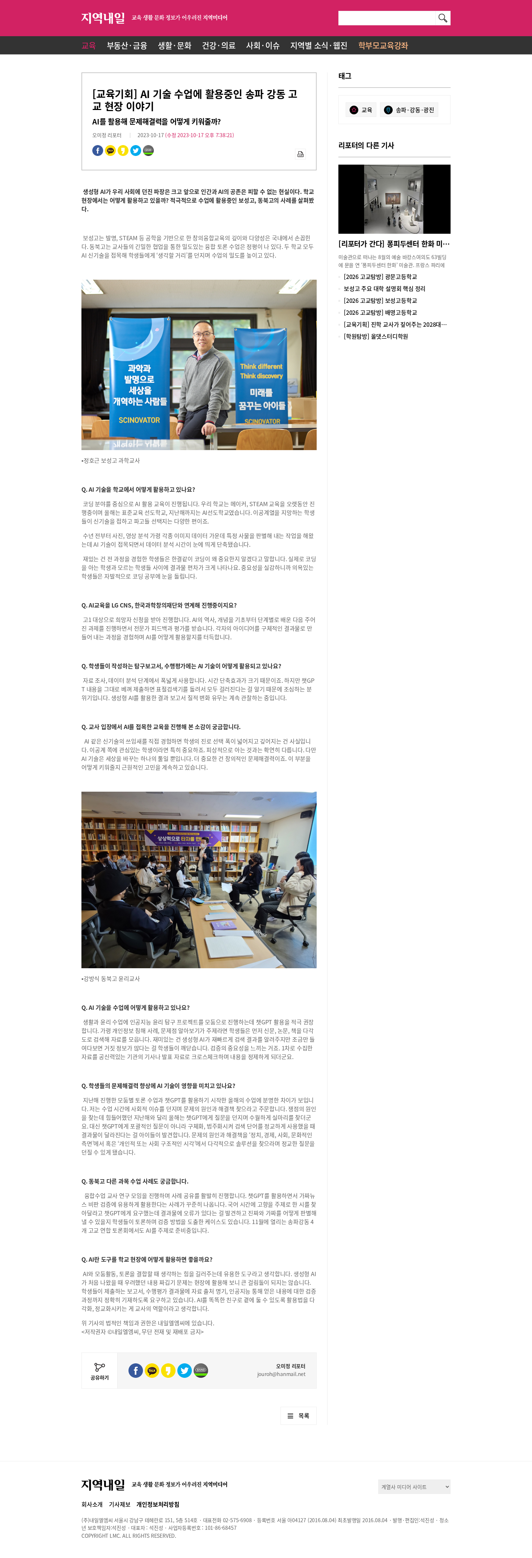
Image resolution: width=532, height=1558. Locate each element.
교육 (88, 45)
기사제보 (119, 1504)
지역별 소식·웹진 (318, 45)
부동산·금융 (127, 45)
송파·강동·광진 (415, 109)
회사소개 (92, 1504)
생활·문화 (174, 45)
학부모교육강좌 (383, 45)
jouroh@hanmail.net (281, 1373)
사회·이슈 (262, 45)
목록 (304, 1415)
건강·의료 (218, 45)
